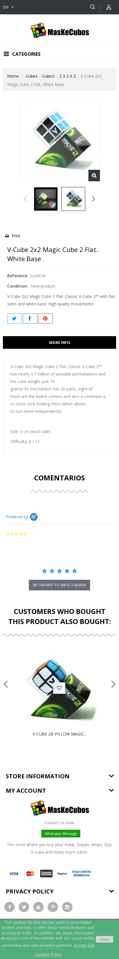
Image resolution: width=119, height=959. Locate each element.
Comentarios (59, 477)
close (104, 939)
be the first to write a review (59, 585)
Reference (17, 275)
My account (26, 790)
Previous (25, 200)
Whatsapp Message (61, 833)
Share (30, 318)
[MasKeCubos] (60, 29)
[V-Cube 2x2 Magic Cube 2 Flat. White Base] (46, 199)
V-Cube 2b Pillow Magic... (60, 734)
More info (59, 342)
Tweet (14, 318)
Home (13, 76)
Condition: (17, 286)
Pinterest (45, 318)
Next (94, 200)
